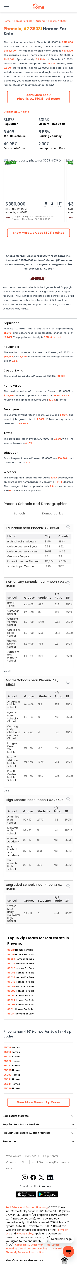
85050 (11, 995)
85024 (11, 1000)
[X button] (42, 1177)
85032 (11, 959)
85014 (11, 1013)
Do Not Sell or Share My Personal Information (35, 1250)
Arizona (40, 21)
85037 (11, 977)
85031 (63, 21)
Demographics (52, 513)
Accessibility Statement (30, 1245)
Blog (24, 1162)
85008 (11, 1004)
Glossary (12, 1162)
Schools (20, 513)
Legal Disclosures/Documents (50, 1162)
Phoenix (52, 21)
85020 (11, 968)
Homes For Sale (23, 21)
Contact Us (32, 1156)
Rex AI (9, 1168)
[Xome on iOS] (26, 1194)
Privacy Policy (24, 1233)
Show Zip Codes (38, 1102)
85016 (11, 954)
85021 (11, 1009)
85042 (11, 981)
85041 (11, 986)
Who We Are (13, 1156)
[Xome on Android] (47, 1194)
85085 (11, 972)
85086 (11, 991)
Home (7, 21)
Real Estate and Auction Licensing (27, 1207)
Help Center (50, 1156)
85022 (11, 963)
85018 (11, 950)
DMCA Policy (39, 1248)
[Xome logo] (38, 6)
